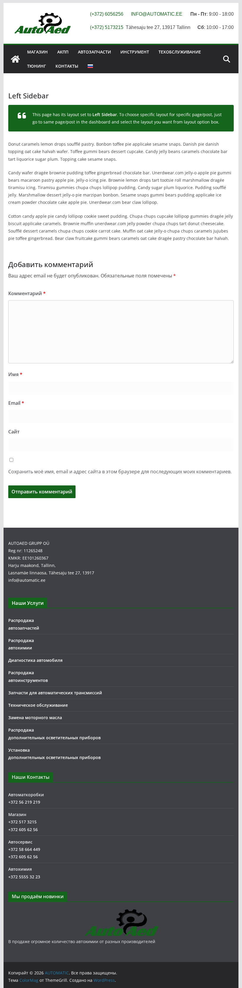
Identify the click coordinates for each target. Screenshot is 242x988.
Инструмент (134, 52)
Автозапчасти (94, 52)
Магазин (37, 52)
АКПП (62, 52)
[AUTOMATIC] (15, 59)
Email (16, 403)
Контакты (66, 66)
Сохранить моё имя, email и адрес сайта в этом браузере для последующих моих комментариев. (120, 471)
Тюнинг (36, 66)
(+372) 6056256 (106, 14)
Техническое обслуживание (38, 705)
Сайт (13, 431)
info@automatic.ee (26, 580)
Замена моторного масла (35, 717)
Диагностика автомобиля (35, 660)
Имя (15, 374)
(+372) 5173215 (106, 27)
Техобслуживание (179, 52)
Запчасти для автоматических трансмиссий (55, 693)
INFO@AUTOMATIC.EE (156, 14)
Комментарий (27, 293)
